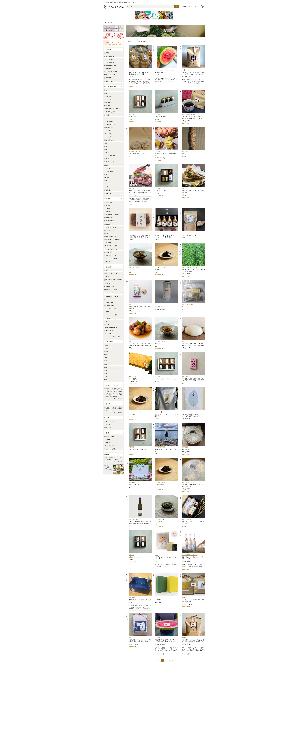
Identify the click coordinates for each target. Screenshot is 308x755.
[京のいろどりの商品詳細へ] (139, 106)
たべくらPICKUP (108, 202)
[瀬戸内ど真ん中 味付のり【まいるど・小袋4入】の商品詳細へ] (165, 549)
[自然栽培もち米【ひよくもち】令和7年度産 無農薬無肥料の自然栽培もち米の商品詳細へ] (139, 630)
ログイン (190, 6)
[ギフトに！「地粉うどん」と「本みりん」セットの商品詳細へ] (192, 511)
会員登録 (184, 6)
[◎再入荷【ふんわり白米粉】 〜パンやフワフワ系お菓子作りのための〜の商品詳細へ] (192, 403)
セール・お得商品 (109, 62)
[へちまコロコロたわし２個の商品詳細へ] (139, 142)
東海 (105, 361)
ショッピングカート (111, 446)
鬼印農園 (106, 311)
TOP (105, 22)
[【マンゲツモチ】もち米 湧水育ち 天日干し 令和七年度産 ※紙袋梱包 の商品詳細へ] (192, 333)
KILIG (105, 299)
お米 (105, 93)
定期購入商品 (107, 78)
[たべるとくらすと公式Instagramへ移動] (113, 469)
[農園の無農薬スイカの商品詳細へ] (165, 64)
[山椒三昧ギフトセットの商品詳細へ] (139, 546)
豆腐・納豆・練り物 (109, 140)
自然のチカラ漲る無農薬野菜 (112, 214)
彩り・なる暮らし (109, 333)
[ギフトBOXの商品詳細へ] (165, 588)
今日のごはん (107, 427)
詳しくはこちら (118, 399)
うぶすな (106, 276)
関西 (105, 367)
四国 (105, 373)
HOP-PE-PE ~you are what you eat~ (113, 280)
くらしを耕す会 (108, 318)
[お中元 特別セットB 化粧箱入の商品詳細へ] (139, 439)
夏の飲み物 (107, 211)
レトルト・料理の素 (109, 155)
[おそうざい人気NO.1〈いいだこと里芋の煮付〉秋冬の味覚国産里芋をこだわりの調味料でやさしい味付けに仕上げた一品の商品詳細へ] (139, 333)
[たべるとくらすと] (113, 6)
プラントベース (108, 130)
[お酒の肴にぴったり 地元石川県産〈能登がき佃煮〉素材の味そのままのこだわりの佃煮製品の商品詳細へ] (139, 224)
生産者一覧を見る (117, 336)
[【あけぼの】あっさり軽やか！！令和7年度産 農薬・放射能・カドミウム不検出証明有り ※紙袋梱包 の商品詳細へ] (192, 65)
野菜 (105, 90)
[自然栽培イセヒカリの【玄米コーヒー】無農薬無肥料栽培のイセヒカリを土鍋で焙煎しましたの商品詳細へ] (192, 107)
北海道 (106, 345)
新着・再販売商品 (109, 56)
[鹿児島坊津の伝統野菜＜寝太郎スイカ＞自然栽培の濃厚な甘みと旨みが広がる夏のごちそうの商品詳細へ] (165, 634)
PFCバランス (107, 177)
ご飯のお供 (107, 152)
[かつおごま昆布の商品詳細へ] (165, 474)
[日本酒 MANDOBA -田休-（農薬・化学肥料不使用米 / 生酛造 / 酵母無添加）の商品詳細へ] (139, 511)
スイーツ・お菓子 (109, 99)
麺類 (105, 149)
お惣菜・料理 (107, 96)
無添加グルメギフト (109, 193)
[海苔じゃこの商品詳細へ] (139, 259)
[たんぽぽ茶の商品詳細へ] (192, 295)
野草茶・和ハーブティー (110, 255)
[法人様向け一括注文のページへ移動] (113, 28)
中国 (105, 370)
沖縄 (105, 379)
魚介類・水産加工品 (109, 124)
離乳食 (106, 165)
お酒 (105, 180)
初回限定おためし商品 (110, 65)
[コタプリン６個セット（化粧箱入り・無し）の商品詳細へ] (165, 144)
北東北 (106, 348)
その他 (106, 187)
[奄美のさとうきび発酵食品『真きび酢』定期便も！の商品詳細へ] (192, 475)
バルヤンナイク (108, 283)
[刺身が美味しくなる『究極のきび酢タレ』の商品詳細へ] (165, 439)
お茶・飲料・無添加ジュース (112, 112)
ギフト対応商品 (108, 59)
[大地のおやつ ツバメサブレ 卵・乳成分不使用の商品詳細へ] (139, 297)
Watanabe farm (109, 330)
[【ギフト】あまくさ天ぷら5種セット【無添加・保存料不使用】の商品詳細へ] (139, 66)
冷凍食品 (106, 115)
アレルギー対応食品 (109, 171)
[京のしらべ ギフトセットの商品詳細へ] (165, 180)
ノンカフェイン (108, 261)
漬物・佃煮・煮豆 (109, 158)
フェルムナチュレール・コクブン (113, 296)
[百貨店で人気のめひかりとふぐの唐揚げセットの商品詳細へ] (192, 181)
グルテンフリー (108, 168)
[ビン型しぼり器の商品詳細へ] (165, 295)
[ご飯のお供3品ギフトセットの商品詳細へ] (165, 106)
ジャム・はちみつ (109, 137)
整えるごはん (107, 224)
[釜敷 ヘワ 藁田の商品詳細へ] (192, 439)
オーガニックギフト (109, 252)
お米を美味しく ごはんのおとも (113, 239)
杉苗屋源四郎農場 (109, 286)
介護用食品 (107, 190)
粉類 (105, 146)
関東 (105, 354)
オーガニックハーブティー (111, 258)
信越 (105, 358)
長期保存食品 (107, 242)
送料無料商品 (107, 68)
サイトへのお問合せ (111, 449)
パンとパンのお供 (109, 230)
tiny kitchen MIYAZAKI (110, 327)
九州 (105, 376)
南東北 (106, 351)
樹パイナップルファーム (110, 273)
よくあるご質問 (110, 436)
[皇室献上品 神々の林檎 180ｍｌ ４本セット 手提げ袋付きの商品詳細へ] (165, 224)
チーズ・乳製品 (108, 121)
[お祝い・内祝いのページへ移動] (113, 36)
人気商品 (106, 53)
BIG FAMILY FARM (109, 305)
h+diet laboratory (109, 293)
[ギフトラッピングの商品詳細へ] (139, 473)
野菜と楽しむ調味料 (109, 221)
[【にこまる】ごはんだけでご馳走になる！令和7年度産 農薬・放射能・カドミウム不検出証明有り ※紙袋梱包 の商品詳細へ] (192, 634)
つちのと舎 (107, 321)
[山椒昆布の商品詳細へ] (165, 259)
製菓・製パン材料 (109, 162)
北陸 (105, 364)
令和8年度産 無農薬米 (110, 236)
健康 (105, 174)
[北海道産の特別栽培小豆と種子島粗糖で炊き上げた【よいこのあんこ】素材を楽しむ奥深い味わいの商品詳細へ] (192, 368)
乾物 (105, 143)
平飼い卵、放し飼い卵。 (110, 227)
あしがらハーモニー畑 (110, 308)
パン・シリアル (108, 133)
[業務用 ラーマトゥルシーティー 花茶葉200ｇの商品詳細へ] (165, 403)
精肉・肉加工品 (108, 127)
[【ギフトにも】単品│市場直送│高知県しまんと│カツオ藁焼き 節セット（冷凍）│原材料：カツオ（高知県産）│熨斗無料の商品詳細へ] (139, 185)
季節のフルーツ (108, 217)
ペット (106, 184)
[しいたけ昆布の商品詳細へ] (139, 403)
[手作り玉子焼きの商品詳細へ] (139, 368)
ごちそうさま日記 (109, 421)
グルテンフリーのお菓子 (110, 246)
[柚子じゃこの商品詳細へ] (165, 333)
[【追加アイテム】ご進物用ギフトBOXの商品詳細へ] (139, 591)
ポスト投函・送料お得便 (110, 71)
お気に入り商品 (108, 81)
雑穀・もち (107, 105)
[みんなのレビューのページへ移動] (113, 43)
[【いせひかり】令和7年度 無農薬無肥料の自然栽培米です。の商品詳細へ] (192, 590)
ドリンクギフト (108, 208)
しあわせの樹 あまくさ (110, 315)
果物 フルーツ (108, 102)
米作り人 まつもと (109, 302)
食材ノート (107, 424)
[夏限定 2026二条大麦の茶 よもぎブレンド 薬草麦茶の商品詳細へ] (192, 260)
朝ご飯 (106, 233)
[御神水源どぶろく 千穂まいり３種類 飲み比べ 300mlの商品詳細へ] (192, 550)
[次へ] (173, 660)
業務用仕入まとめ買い (110, 75)
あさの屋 (106, 324)
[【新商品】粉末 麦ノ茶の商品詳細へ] (192, 223)
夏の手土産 (107, 205)
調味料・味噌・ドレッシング (112, 108)
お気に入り (197, 6)
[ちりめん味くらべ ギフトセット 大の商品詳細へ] (165, 367)
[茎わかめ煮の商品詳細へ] (165, 511)
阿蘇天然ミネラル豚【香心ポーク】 (113, 290)
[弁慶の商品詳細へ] (192, 142)
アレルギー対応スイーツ (110, 249)
